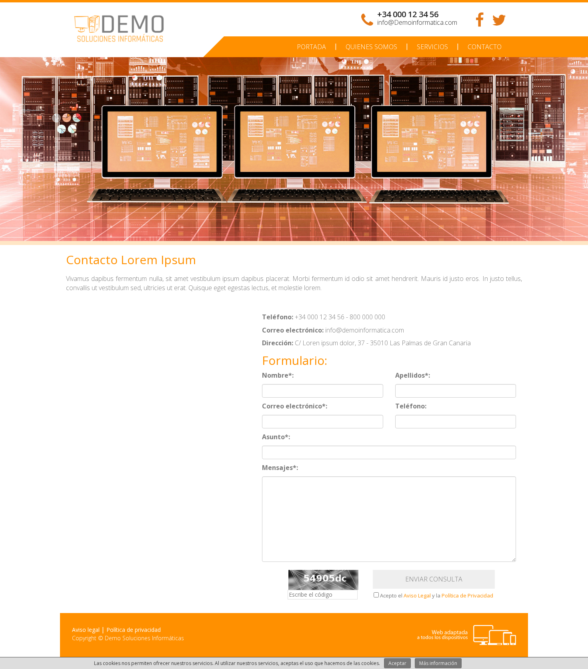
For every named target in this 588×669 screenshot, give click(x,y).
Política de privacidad (133, 629)
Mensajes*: (280, 467)
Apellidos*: (412, 375)
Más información (438, 663)
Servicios (432, 46)
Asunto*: (276, 436)
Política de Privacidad (467, 595)
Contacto (485, 46)
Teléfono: (410, 406)
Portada (311, 46)
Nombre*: (278, 375)
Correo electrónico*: (294, 406)
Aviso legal (86, 629)
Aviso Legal (417, 595)
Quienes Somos (371, 46)
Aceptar (397, 663)
